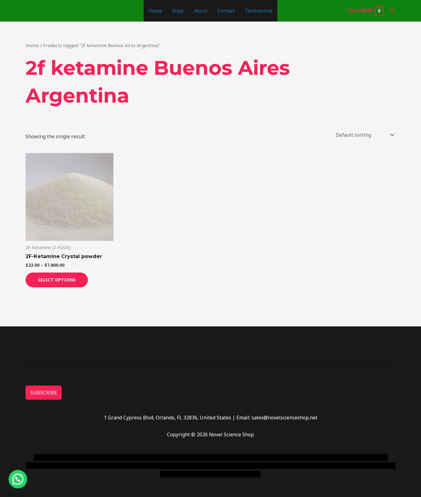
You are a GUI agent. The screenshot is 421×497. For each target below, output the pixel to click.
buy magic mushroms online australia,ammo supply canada (299, 457)
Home (155, 10)
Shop (178, 10)
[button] (392, 11)
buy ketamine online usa (200, 457)
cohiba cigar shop (253, 465)
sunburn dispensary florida (152, 465)
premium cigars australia (304, 465)
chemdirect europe (101, 457)
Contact (226, 10)
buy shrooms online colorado (86, 465)
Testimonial (258, 10)
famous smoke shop (147, 457)
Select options (57, 280)
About (200, 10)
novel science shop (55, 457)
